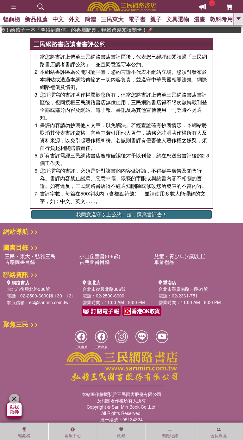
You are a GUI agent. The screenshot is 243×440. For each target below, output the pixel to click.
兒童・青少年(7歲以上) (180, 256)
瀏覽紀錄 (170, 435)
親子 (156, 19)
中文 (58, 19)
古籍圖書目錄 (20, 261)
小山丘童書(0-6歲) (99, 256)
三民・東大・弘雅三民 (30, 256)
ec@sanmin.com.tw (48, 302)
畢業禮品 (164, 261)
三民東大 (112, 19)
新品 (36, 19)
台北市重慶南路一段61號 (183, 289)
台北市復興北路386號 (28, 289)
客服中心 (73, 435)
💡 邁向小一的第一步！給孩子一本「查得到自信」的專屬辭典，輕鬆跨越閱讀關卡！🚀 (75, 30)
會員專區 (218, 435)
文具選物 (177, 19)
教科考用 (221, 19)
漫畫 (199, 19)
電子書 (137, 19)
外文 (74, 19)
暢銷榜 (11, 19)
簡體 (90, 19)
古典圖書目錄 (94, 261)
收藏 (121, 435)
